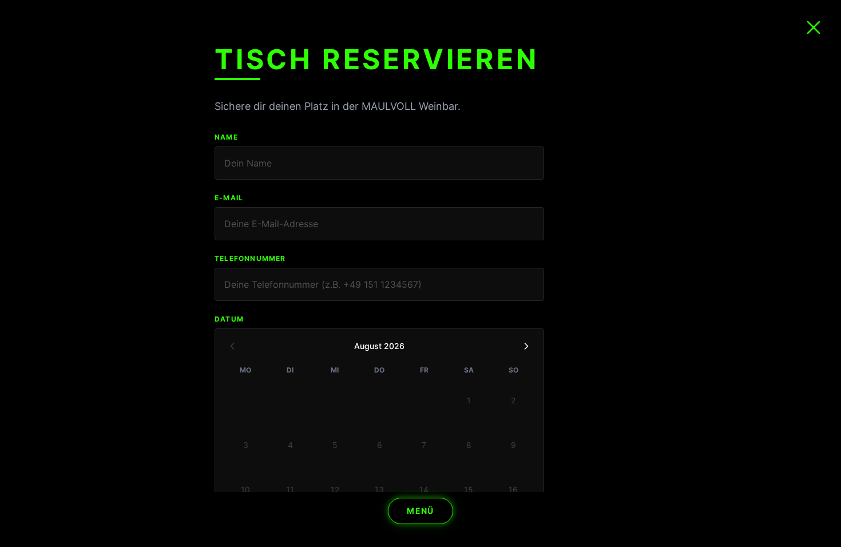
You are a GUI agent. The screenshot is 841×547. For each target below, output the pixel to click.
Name (226, 137)
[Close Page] (814, 27)
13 (379, 489)
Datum (229, 319)
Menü (420, 511)
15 (468, 489)
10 (245, 489)
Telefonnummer (250, 258)
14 (424, 489)
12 (335, 489)
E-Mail (229, 197)
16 (513, 489)
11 (290, 489)
